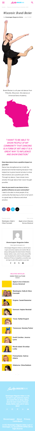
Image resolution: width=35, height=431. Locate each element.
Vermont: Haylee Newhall (22, 310)
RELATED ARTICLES (17, 273)
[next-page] (19, 374)
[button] (3, 2)
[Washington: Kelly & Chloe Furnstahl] (7, 293)
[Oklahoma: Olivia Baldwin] (7, 367)
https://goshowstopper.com (17, 245)
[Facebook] (4, 209)
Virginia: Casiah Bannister (22, 300)
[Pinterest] (8, 209)
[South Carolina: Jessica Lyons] (7, 339)
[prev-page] (15, 374)
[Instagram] (15, 263)
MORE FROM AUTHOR (17, 276)
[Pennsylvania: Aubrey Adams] (7, 358)
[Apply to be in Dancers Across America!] (7, 284)
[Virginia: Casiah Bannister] (7, 302)
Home (3, 7)
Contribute (17, 421)
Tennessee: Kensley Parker (23, 328)
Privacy (27, 419)
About (19, 419)
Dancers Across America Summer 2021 (18, 7)
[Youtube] (23, 263)
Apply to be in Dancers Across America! (26, 222)
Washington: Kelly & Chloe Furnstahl (8, 222)
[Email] (17, 209)
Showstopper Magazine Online (14, 17)
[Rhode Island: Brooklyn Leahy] (7, 349)
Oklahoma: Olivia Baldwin (22, 365)
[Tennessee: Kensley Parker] (7, 330)
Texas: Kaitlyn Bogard (21, 319)
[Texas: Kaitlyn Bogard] (7, 321)
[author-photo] (17, 240)
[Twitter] (13, 209)
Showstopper (9, 419)
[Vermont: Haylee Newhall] (7, 311)
